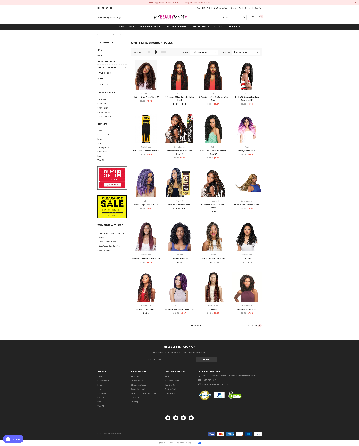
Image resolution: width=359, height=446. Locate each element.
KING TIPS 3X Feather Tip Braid (146, 151)
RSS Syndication (172, 381)
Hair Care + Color (150, 26)
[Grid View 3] (153, 52)
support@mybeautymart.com (215, 384)
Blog (167, 376)
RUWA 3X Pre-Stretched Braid (246, 205)
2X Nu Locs (246, 258)
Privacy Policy (137, 381)
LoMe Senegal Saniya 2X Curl (146, 205)
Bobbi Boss (102, 151)
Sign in (248, 8)
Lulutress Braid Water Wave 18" (146, 97)
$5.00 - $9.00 (103, 104)
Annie (99, 130)
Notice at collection (165, 443)
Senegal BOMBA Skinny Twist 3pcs (179, 309)
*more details (204, 2)
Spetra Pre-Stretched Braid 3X (179, 205)
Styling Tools (201, 26)
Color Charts (136, 397)
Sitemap (134, 402)
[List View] (145, 52)
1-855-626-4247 (209, 380)
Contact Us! (170, 393)
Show (185, 52)
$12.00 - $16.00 (103, 112)
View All (100, 160)
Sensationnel (103, 135)
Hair (121, 26)
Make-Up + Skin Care (176, 26)
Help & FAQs (170, 385)
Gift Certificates (220, 8)
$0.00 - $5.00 (103, 99)
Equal (99, 139)
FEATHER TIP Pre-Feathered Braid (146, 258)
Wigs (132, 26)
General (218, 26)
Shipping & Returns (139, 385)
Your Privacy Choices (185, 443)
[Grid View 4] (157, 52)
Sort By (226, 52)
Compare (254, 325)
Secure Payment (138, 389)
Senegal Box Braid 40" (145, 309)
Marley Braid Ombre (246, 151)
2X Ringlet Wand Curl (179, 258)
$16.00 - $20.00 (104, 116)
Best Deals (234, 26)
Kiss (99, 156)
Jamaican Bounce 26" (246, 309)
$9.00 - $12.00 (103, 108)
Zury (99, 143)
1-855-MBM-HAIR (202, 8)
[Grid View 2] (149, 52)
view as (137, 52)
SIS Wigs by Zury (104, 147)
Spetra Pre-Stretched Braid (213, 258)
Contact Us (236, 8)
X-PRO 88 (213, 309)
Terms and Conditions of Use (143, 393)
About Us (135, 376)
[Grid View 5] (163, 52)
